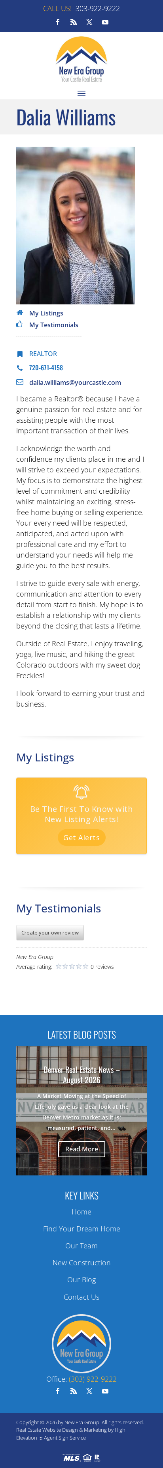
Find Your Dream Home (81, 1228)
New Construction (82, 1262)
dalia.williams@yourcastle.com (75, 382)
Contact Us (81, 1297)
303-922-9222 (98, 8)
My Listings (46, 313)
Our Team (81, 1245)
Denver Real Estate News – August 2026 (82, 1074)
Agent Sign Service (65, 1437)
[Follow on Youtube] (105, 22)
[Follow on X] (89, 22)
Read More (81, 1149)
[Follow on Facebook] (57, 22)
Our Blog (81, 1279)
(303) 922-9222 (93, 1379)
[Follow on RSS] (73, 22)
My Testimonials (53, 325)
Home (81, 1211)
